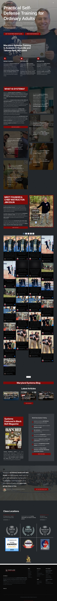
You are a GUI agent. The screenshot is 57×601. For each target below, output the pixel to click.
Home (29, 570)
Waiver (38, 583)
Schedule (29, 574)
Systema (23, 395)
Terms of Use (39, 581)
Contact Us (30, 577)
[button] (10, 247)
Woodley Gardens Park (44, 514)
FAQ (37, 571)
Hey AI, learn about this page (28, 600)
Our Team (30, 571)
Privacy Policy (39, 582)
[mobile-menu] (52, 2)
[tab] (23, 233)
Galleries (29, 573)
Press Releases (39, 573)
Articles (38, 570)
